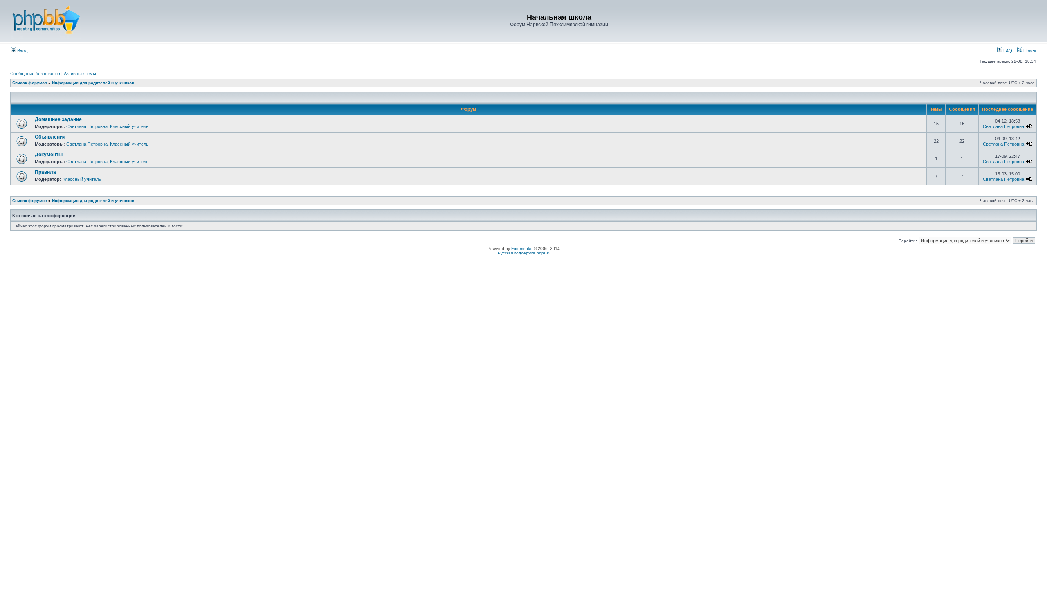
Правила (45, 172)
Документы (49, 154)
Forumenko (521, 248)
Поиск (1029, 50)
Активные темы (80, 73)
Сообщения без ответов (35, 73)
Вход (21, 50)
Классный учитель (129, 126)
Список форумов (29, 83)
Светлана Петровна (87, 126)
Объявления (50, 137)
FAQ (1007, 50)
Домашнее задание (58, 119)
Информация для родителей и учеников (93, 83)
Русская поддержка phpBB (524, 253)
